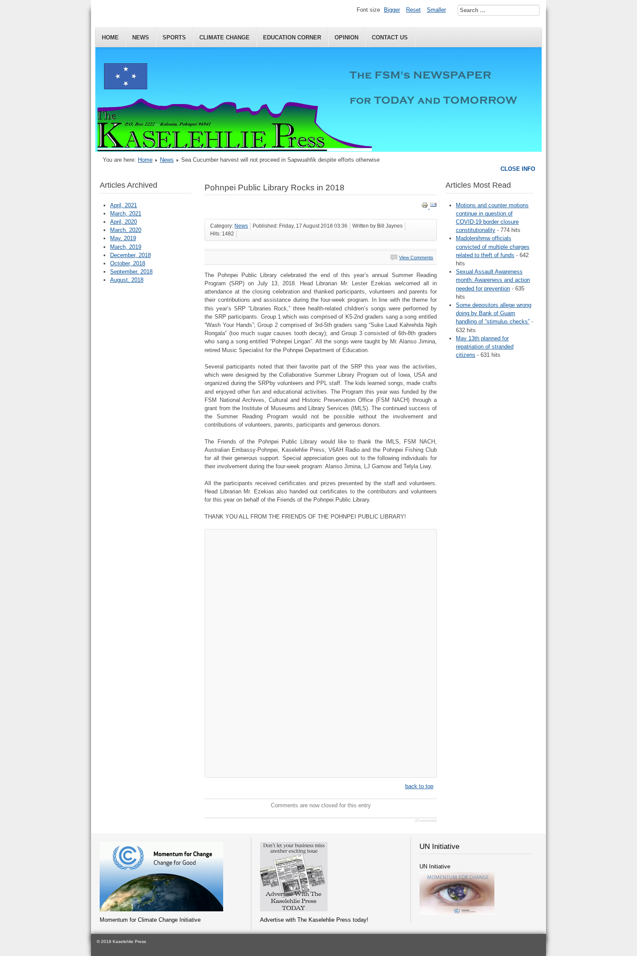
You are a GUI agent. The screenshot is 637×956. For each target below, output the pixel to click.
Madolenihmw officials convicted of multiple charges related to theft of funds (493, 246)
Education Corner (292, 37)
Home (110, 37)
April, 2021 (123, 205)
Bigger (392, 10)
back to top (419, 786)
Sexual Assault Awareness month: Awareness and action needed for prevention (493, 279)
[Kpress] (294, 909)
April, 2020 (123, 222)
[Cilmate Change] (161, 909)
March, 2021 (125, 213)
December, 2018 (130, 255)
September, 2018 (131, 271)
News (140, 37)
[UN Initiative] (456, 913)
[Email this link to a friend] (433, 206)
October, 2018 (127, 263)
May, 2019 (123, 238)
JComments (426, 821)
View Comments (416, 257)
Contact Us (390, 37)
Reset (413, 10)
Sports (174, 37)
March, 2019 (125, 247)
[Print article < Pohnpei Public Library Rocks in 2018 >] (425, 206)
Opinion (346, 37)
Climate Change (224, 37)
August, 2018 (126, 280)
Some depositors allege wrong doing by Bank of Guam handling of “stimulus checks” (493, 313)
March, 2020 (125, 230)
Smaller (436, 10)
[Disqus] (320, 651)
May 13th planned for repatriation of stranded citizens (485, 346)
